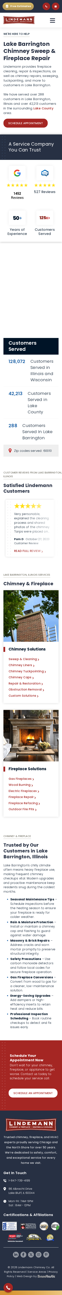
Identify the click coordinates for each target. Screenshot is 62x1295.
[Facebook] (23, 1255)
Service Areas (37, 1272)
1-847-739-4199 (19, 1181)
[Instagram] (39, 1255)
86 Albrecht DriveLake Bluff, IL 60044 (21, 1191)
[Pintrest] (46, 1255)
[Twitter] (31, 1255)
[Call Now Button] (8, 1287)
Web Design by (27, 1276)
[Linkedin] (16, 1255)
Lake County (43, 108)
